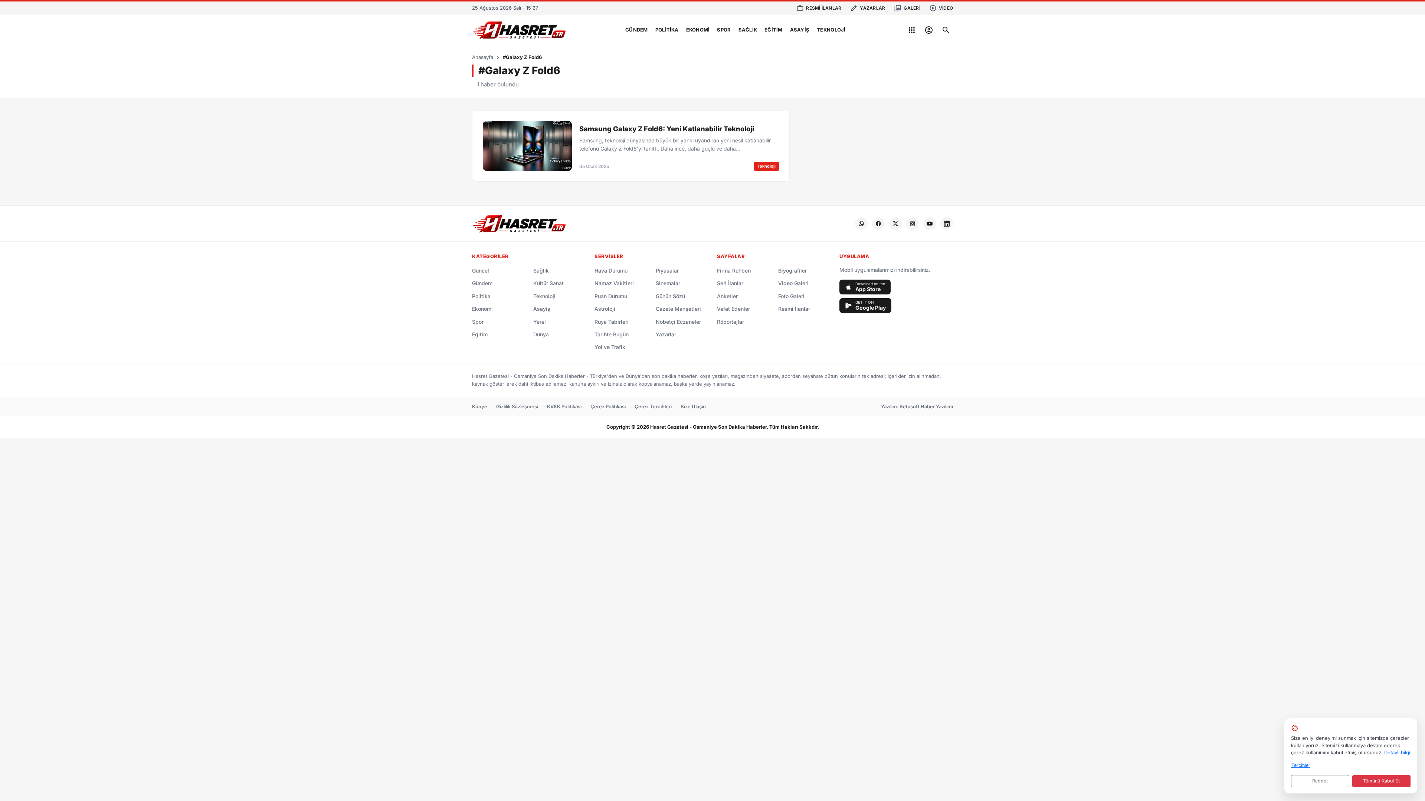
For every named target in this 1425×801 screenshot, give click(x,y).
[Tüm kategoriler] (912, 30)
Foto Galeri (791, 296)
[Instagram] (912, 223)
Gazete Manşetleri (678, 309)
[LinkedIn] (946, 223)
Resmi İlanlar (794, 309)
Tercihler (1300, 765)
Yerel (539, 322)
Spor (724, 30)
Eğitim (773, 30)
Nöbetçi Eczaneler (678, 322)
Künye (479, 406)
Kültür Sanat (548, 283)
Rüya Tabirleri (611, 322)
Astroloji (604, 309)
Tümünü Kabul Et (1381, 781)
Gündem (636, 30)
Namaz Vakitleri (614, 283)
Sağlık (747, 30)
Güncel (480, 270)
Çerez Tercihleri (653, 406)
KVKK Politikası (564, 406)
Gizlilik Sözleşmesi (517, 406)
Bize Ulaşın (693, 406)
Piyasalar (667, 270)
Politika (667, 30)
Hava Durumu (611, 270)
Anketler (727, 296)
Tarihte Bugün (611, 334)
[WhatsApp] (861, 223)
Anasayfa (482, 57)
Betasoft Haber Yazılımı (926, 406)
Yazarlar (666, 334)
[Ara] (946, 30)
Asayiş (800, 30)
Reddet (1320, 781)
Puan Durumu (610, 296)
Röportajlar (730, 322)
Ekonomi (698, 30)
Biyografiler (792, 270)
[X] (895, 223)
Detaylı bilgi (1397, 752)
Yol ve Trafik (609, 347)
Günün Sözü (670, 296)
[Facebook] (878, 223)
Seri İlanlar (730, 283)
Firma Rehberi (734, 270)
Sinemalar (668, 283)
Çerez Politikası (608, 406)
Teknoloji (831, 30)
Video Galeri (793, 283)
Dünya (541, 334)
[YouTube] (929, 223)
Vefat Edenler (733, 309)
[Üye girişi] (929, 30)
